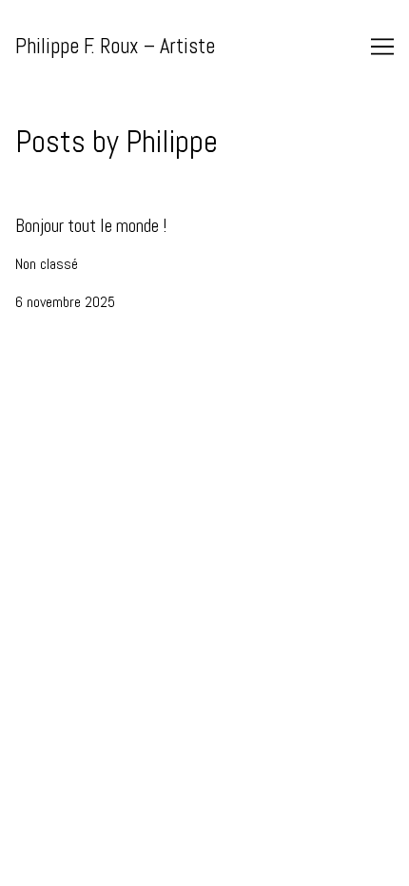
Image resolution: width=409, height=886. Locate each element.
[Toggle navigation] (382, 46)
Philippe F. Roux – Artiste (115, 46)
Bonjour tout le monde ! (80, 212)
